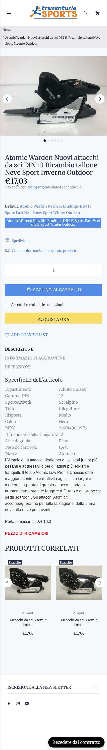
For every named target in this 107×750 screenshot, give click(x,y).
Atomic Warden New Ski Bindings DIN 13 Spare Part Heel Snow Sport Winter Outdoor (53, 222)
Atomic (28, 613)
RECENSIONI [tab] (18, 366)
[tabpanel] (53, 96)
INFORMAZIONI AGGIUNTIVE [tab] (35, 358)
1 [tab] (45, 140)
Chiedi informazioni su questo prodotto (44, 250)
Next (100, 99)
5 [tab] (58, 140)
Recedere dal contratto (76, 742)
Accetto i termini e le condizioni (37, 304)
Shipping (36, 187)
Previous (7, 99)
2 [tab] (48, 140)
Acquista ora (53, 319)
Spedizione (21, 241)
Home (6, 29)
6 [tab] (62, 140)
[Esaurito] (28, 583)
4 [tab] (55, 140)
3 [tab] (52, 140)
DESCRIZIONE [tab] (19, 349)
